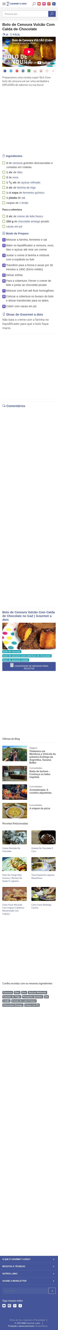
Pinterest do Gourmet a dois (49, 4)
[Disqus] (29, 451)
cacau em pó (14, 226)
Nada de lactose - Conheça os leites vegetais (39, 774)
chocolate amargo (29, 221)
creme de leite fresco (30, 216)
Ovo (24, 992)
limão (25, 202)
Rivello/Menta (41, 1326)
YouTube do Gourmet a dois (39, 4)
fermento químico (33, 192)
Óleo (17, 992)
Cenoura (7, 992)
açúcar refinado (30, 182)
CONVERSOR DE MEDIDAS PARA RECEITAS (31, 667)
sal (23, 197)
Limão (6, 1001)
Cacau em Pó (32, 1005)
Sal (46, 997)
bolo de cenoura (11, 652)
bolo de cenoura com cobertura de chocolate (27, 656)
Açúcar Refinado (37, 992)
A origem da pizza (39, 808)
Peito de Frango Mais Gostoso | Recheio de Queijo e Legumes (12, 878)
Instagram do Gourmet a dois (44, 4)
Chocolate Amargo (13, 1005)
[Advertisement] (29, 119)
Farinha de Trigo (11, 997)
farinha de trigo (26, 187)
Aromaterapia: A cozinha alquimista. (40, 791)
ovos (15, 177)
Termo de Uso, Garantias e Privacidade (27, 1320)
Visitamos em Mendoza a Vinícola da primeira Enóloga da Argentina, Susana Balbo (42, 757)
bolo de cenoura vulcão (15, 660)
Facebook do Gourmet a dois (54, 4)
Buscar (34, 4)
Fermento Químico (32, 997)
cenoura (18, 163)
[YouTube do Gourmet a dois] (4, 1306)
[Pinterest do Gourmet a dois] (14, 1306)
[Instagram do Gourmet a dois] (9, 1306)
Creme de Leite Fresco (24, 1001)
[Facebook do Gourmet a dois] (20, 1306)
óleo (19, 172)
